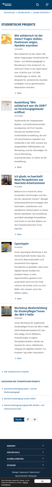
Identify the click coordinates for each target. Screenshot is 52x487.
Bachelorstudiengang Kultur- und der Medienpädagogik (20, 390)
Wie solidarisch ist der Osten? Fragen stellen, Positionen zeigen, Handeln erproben (28, 40)
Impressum (24, 472)
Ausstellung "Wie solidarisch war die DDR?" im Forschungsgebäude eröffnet (30, 107)
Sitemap (15, 472)
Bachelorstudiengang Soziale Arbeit (20, 399)
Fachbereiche (24, 12)
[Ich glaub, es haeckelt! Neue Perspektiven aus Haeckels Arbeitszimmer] (6, 180)
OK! (42, 481)
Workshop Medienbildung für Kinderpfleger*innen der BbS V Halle (30, 311)
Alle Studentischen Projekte (16, 372)
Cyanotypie (21, 243)
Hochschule (9, 12)
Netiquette (33, 476)
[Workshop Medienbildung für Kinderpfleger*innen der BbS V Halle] (6, 311)
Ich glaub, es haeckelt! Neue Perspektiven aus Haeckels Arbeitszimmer (29, 180)
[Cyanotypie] (6, 247)
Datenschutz (34, 472)
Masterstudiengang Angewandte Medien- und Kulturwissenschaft (24, 407)
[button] (27, 419)
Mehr (19, 93)
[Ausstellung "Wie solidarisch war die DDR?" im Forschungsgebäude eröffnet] (6, 105)
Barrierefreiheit (21, 476)
